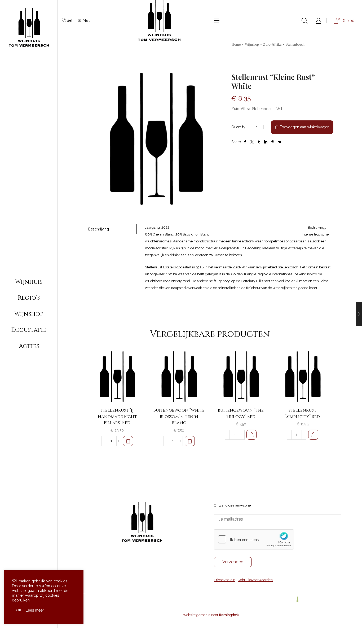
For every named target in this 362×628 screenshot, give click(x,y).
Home (236, 44)
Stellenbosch (295, 44)
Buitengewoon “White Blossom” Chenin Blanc (179, 416)
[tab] (112, 229)
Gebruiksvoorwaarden (255, 580)
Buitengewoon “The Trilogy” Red (241, 413)
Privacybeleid (224, 580)
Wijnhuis (28, 282)
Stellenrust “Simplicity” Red (302, 413)
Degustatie (28, 330)
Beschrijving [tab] (98, 229)
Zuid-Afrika (272, 44)
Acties (29, 346)
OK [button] (18, 610)
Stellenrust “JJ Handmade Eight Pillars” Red (117, 416)
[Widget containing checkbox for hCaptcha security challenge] (254, 539)
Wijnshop (28, 314)
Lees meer (35, 610)
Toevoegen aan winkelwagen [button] (133, 392)
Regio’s (29, 298)
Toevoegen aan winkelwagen (304, 127)
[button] (128, 441)
